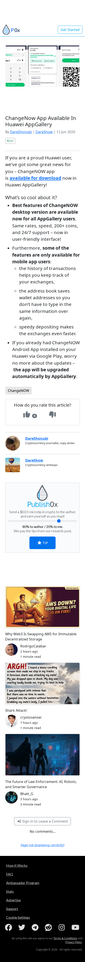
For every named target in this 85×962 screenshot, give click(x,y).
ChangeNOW (18, 390)
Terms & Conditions (65, 938)
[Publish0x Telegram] (36, 927)
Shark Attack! (16, 710)
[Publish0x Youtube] (76, 927)
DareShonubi (21, 131)
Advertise (13, 900)
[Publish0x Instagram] (62, 927)
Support (12, 909)
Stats (10, 891)
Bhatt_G (26, 793)
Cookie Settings (18, 917)
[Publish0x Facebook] (9, 927)
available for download (35, 178)
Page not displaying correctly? (43, 845)
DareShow (44, 131)
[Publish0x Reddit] (49, 927)
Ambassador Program (22, 883)
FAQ (9, 874)
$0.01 (10, 141)
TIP (45, 543)
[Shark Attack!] (42, 683)
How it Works (16, 865)
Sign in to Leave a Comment (44, 821)
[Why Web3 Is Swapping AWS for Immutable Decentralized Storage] (42, 607)
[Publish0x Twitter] (22, 927)
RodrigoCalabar (33, 646)
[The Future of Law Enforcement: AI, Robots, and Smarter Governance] (42, 755)
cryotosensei (30, 717)
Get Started (70, 29)
